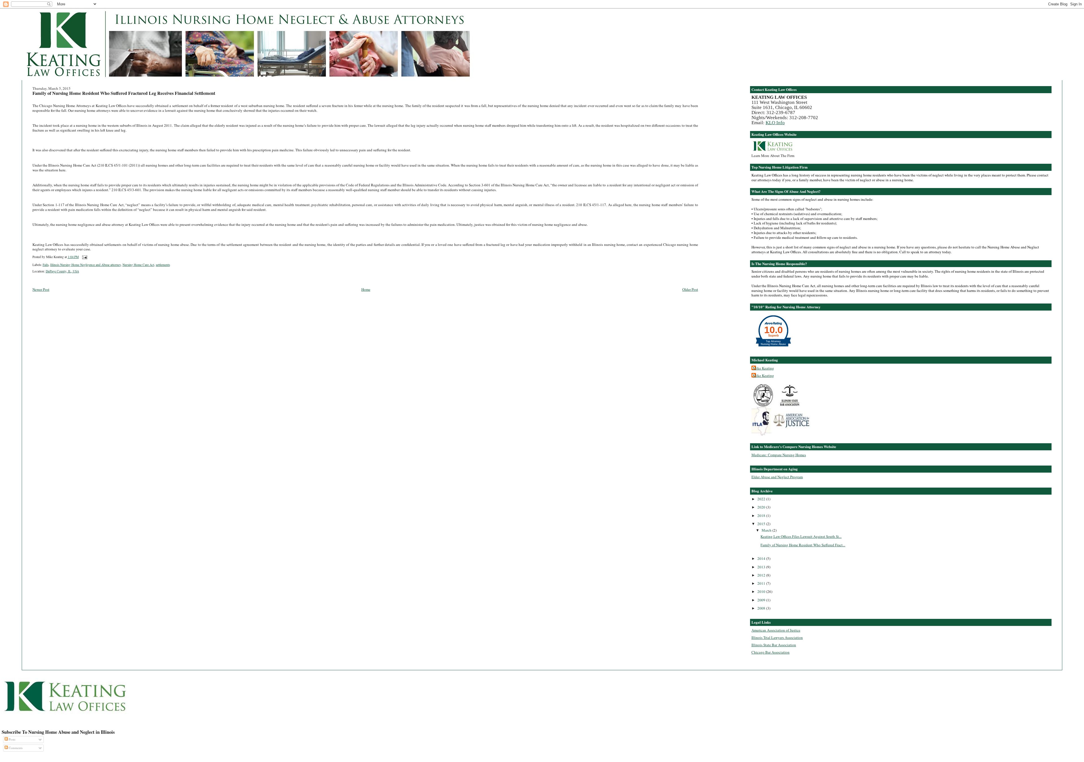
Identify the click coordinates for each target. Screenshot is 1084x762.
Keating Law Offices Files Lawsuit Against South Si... (801, 536)
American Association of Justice (775, 630)
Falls (46, 265)
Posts (11, 739)
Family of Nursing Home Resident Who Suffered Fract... (802, 544)
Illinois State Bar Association (773, 644)
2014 (761, 558)
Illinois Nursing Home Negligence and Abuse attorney (85, 265)
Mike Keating (763, 368)
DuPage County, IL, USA (62, 271)
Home (365, 289)
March (767, 530)
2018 (761, 515)
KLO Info (775, 122)
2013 (761, 566)
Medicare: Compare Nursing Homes (778, 454)
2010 (761, 591)
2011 (761, 583)
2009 (761, 599)
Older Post (690, 289)
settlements (163, 265)
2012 (761, 575)
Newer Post (40, 289)
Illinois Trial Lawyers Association (777, 637)
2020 (761, 507)
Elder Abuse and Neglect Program (777, 476)
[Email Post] (84, 257)
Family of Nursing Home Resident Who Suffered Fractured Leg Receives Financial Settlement (123, 93)
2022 (761, 498)
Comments (15, 748)
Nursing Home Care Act (138, 265)
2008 (761, 608)
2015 (761, 523)
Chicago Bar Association (770, 652)
